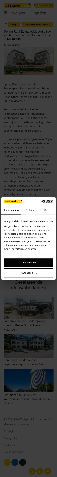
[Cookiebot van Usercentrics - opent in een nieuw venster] (40, 201)
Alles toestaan (28, 262)
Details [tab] (30, 210)
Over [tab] (47, 210)
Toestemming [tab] (11, 210)
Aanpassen (27, 272)
